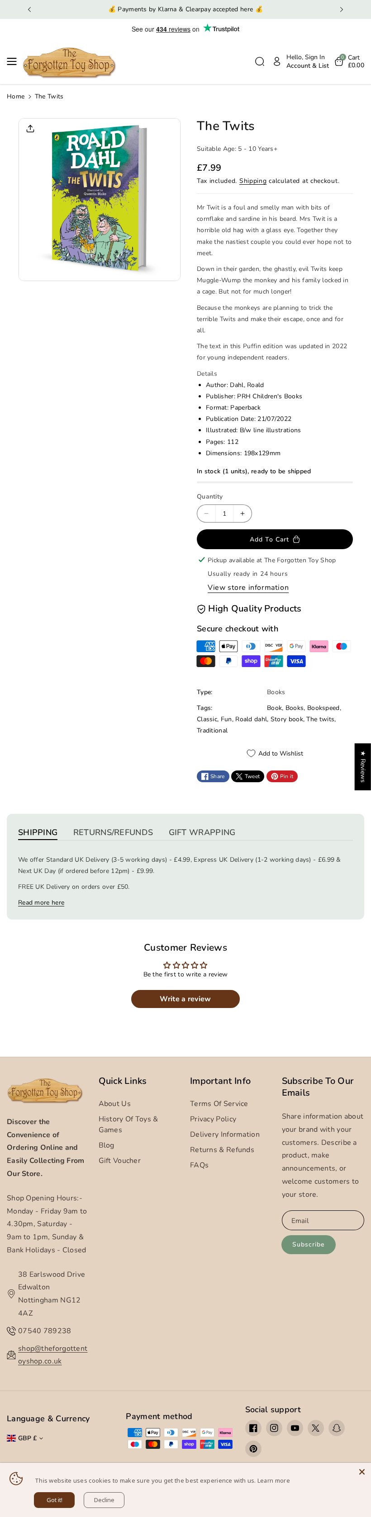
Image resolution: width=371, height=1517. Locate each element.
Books (294, 708)
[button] (14, 61)
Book (274, 708)
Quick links (123, 1081)
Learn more (273, 1480)
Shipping (253, 181)
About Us (115, 1104)
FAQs (199, 1165)
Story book (287, 719)
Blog (106, 1145)
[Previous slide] (29, 9)
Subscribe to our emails (318, 1087)
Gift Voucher (120, 1161)
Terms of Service (219, 1104)
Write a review (185, 999)
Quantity (210, 496)
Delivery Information (225, 1134)
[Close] (361, 1471)
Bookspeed (323, 708)
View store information (248, 588)
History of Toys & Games (128, 1124)
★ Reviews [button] (363, 766)
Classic (207, 719)
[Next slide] (341, 9)
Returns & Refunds (222, 1150)
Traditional (212, 730)
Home (15, 96)
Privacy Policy (213, 1119)
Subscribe (308, 1244)
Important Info (220, 1081)
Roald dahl (251, 719)
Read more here (41, 902)
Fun (226, 719)
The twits (320, 719)
